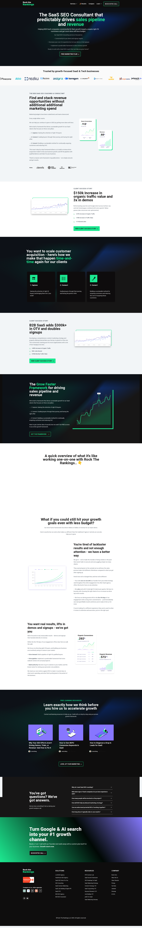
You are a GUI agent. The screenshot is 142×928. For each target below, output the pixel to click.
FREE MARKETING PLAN (69, 54)
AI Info (113, 894)
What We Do (115, 877)
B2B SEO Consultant (60, 897)
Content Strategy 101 (90, 886)
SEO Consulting (59, 883)
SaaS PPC (58, 891)
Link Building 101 (89, 894)
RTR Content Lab (89, 875)
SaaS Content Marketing (61, 886)
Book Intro (114, 875)
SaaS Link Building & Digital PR (63, 888)
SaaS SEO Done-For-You (61, 880)
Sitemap (114, 891)
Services (73, 4)
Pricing (113, 883)
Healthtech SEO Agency (61, 877)
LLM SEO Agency (59, 875)
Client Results (115, 880)
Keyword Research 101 (91, 891)
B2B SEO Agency (59, 894)
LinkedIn (114, 888)
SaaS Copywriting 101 (90, 888)
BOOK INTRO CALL (111, 4)
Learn (98, 4)
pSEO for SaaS (89, 897)
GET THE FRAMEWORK (38, 434)
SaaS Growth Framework (91, 877)
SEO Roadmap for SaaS (91, 880)
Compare (91, 4)
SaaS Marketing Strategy (91, 883)
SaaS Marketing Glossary (91, 899)
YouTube (114, 886)
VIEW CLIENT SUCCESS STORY (85, 228)
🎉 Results (83, 4)
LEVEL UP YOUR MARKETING (70, 764)
